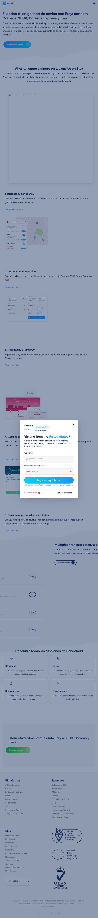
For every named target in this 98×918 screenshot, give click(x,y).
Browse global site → (65, 493)
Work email (28, 453)
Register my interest (49, 480)
